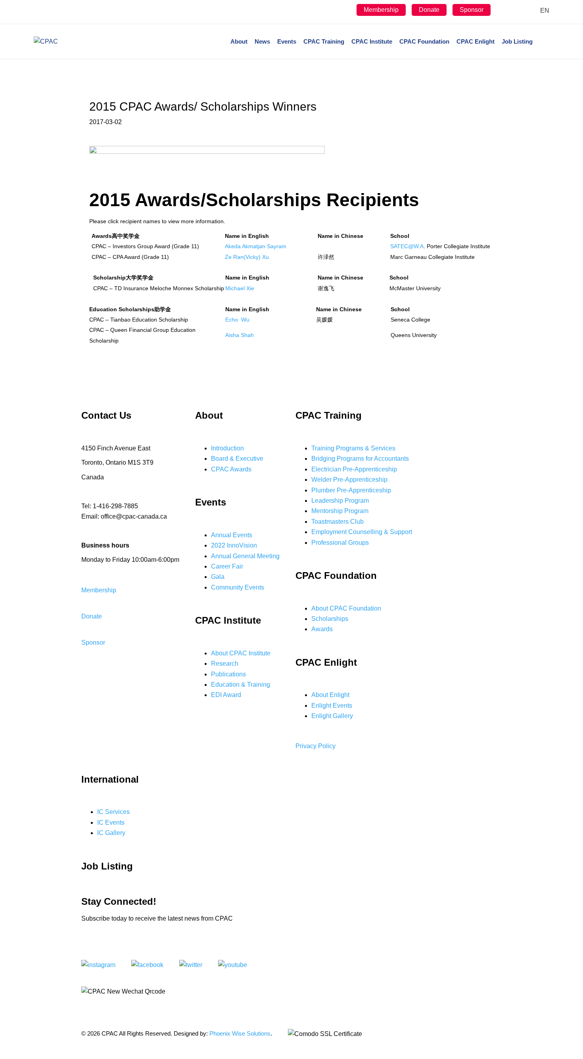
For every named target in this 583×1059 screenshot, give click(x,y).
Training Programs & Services (353, 448)
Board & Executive (237, 458)
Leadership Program (340, 500)
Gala (217, 576)
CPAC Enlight (475, 41)
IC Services (113, 811)
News (262, 41)
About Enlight (330, 694)
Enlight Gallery (332, 715)
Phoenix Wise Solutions (239, 1033)
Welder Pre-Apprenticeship (349, 479)
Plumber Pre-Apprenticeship (351, 490)
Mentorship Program (339, 510)
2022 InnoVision (234, 545)
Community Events (237, 587)
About (238, 41)
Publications (228, 674)
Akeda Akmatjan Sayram (255, 246)
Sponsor (471, 9)
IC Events (111, 822)
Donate (429, 9)
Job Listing (517, 41)
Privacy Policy (315, 746)
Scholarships (329, 618)
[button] (98, 590)
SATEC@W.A (407, 246)
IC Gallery (111, 832)
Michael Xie (239, 288)
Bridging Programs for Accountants (360, 458)
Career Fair (227, 566)
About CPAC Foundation (346, 608)
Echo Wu (237, 319)
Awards (322, 629)
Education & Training (240, 684)
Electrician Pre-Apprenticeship (354, 469)
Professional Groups (340, 542)
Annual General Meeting (245, 556)
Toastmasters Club (337, 521)
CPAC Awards (231, 469)
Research (224, 663)
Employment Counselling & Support (361, 532)
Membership (381, 9)
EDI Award (226, 694)
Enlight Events (331, 705)
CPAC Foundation (424, 41)
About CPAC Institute (240, 653)
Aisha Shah (239, 335)
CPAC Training (323, 41)
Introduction (227, 448)
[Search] (542, 42)
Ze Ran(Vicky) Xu (247, 257)
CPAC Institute (371, 41)
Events (286, 41)
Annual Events (231, 535)
